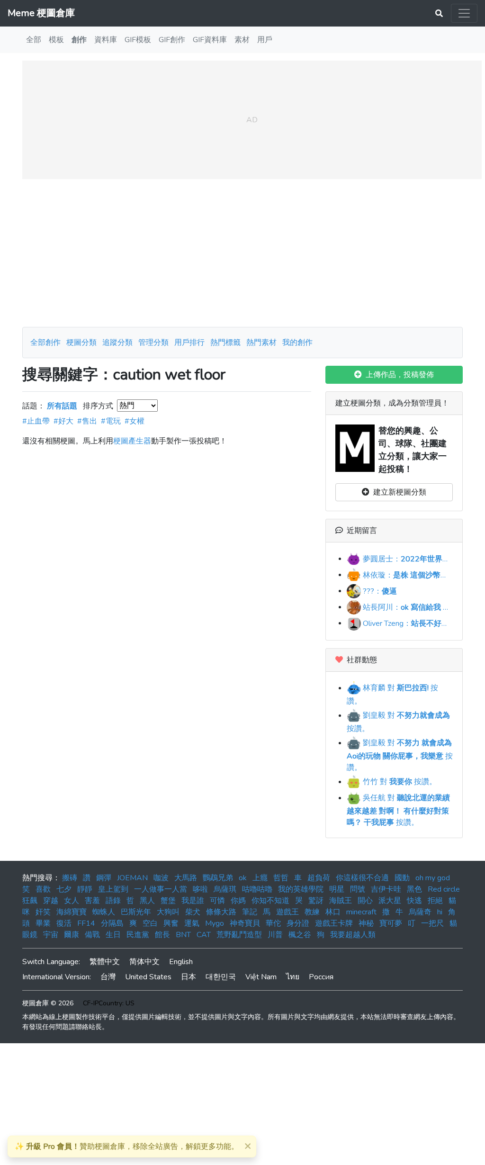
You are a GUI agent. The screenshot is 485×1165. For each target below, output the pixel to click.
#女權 (134, 421)
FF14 (86, 923)
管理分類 (153, 342)
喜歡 (43, 889)
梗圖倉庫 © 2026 (47, 1003)
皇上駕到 (113, 889)
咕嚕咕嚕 (257, 889)
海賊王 (340, 900)
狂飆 (29, 900)
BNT (183, 935)
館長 (162, 935)
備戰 (92, 935)
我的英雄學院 (300, 889)
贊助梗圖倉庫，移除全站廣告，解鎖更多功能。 (127, 1146)
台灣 (108, 977)
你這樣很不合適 (362, 878)
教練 (312, 912)
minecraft (361, 912)
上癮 (260, 878)
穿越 (50, 900)
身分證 (298, 923)
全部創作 (45, 342)
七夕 (64, 889)
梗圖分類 (81, 342)
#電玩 (111, 421)
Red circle (444, 889)
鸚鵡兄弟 (218, 878)
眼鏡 (29, 935)
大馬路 (185, 878)
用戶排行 (189, 342)
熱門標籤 (225, 342)
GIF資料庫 (210, 40)
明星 (336, 889)
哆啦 (200, 889)
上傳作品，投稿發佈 (398, 375)
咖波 (161, 878)
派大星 (389, 900)
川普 (275, 935)
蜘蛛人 (103, 912)
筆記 (249, 912)
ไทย (292, 977)
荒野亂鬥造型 (239, 935)
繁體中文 (105, 962)
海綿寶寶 (71, 912)
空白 (150, 923)
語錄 (113, 900)
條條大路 (221, 912)
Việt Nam (261, 977)
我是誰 (192, 900)
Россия (321, 977)
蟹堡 (168, 900)
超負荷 (318, 878)
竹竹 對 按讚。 (399, 782)
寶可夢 (390, 923)
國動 (402, 878)
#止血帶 (36, 421)
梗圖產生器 (132, 441)
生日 (113, 935)
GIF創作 (172, 40)
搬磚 (69, 878)
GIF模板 (138, 40)
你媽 (238, 900)
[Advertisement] (242, 253)
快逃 (414, 900)
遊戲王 (287, 912)
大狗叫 (168, 912)
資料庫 (105, 40)
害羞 (92, 900)
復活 (64, 923)
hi (439, 912)
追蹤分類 (117, 342)
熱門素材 (261, 342)
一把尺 (432, 923)
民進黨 (137, 935)
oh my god (432, 878)
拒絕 (435, 900)
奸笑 (43, 912)
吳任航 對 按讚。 (398, 810)
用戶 (264, 40)
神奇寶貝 (245, 923)
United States (148, 977)
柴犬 (192, 912)
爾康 (71, 935)
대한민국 (221, 977)
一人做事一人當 (160, 889)
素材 (242, 40)
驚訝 (315, 900)
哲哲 (280, 878)
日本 (188, 977)
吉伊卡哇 (386, 889)
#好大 (63, 421)
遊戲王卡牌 (334, 923)
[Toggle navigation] (464, 13)
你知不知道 (270, 900)
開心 (365, 900)
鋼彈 (103, 878)
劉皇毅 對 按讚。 (400, 755)
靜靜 (84, 889)
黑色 (414, 889)
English (181, 962)
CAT (204, 935)
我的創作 (297, 342)
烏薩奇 (420, 912)
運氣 (191, 923)
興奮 (171, 923)
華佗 (273, 923)
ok (243, 878)
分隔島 (112, 923)
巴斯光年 (136, 912)
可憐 (217, 900)
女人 (71, 900)
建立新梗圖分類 (397, 492)
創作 (79, 40)
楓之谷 (299, 935)
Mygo (214, 923)
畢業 (43, 923)
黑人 (147, 900)
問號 (357, 889)
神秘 (366, 923)
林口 (333, 912)
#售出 (87, 421)
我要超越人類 (353, 935)
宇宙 (50, 935)
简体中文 (144, 962)
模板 (56, 40)
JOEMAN (132, 878)
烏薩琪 (225, 889)
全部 (33, 40)
